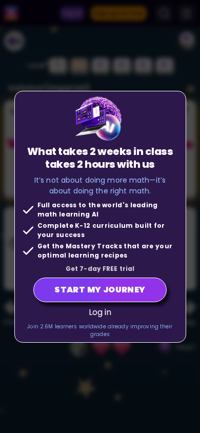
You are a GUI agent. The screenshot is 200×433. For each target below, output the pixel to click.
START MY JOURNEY (99, 290)
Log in (100, 312)
